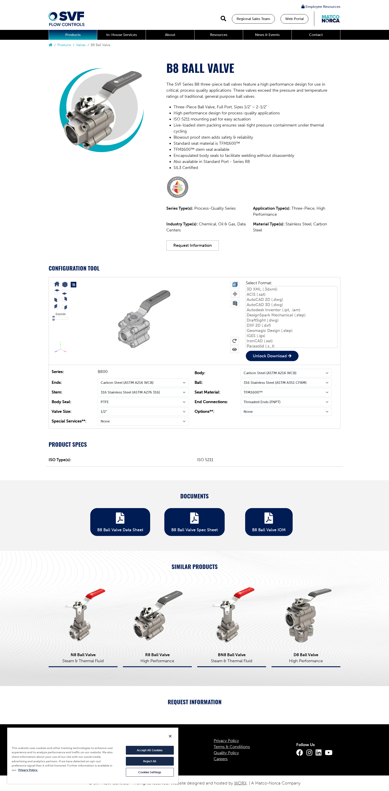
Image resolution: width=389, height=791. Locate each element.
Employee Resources (322, 6)
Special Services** (68, 421)
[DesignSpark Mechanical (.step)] (291, 315)
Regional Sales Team (253, 19)
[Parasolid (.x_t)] (291, 346)
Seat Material (206, 392)
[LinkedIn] (318, 753)
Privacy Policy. (28, 770)
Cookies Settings (149, 772)
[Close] (170, 736)
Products (73, 35)
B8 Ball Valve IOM (269, 529)
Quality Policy (226, 752)
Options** (203, 411)
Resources (218, 35)
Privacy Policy (226, 740)
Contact (316, 35)
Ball (197, 382)
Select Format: (259, 282)
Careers (221, 758)
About (170, 35)
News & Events (267, 35)
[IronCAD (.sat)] (291, 341)
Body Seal (61, 401)
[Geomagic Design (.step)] (291, 330)
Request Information (192, 245)
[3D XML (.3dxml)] (291, 289)
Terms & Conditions (232, 746)
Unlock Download (270, 355)
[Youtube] (328, 753)
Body (199, 372)
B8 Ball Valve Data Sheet (120, 529)
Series (57, 371)
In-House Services (121, 35)
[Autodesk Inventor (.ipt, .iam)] (291, 310)
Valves (81, 45)
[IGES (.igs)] (291, 335)
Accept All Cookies (150, 750)
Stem (56, 392)
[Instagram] (309, 753)
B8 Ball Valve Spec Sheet (194, 529)
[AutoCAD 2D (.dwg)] (291, 299)
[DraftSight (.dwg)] (291, 320)
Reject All (149, 761)
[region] (92, 755)
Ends (56, 382)
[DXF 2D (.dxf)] (291, 325)
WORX (240, 783)
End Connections (210, 401)
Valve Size (61, 411)
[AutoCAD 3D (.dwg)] (291, 304)
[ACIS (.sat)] (291, 294)
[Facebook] (299, 753)
